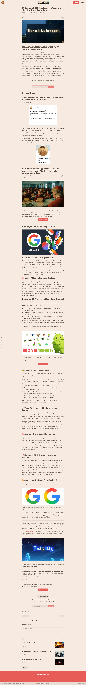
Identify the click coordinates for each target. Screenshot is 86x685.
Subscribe (76, 2)
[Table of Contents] (1, 342)
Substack (74, 683)
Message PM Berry (44, 596)
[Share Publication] (71, 2)
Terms (17, 683)
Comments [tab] (24, 624)
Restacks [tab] (29, 624)
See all (24, 667)
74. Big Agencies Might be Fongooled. (32, 659)
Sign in (82, 2)
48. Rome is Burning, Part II (29, 642)
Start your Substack (40, 683)
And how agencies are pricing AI (28, 652)
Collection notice (21, 683)
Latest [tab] (26, 639)
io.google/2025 (30, 531)
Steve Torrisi (34, 211)
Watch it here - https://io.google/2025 (38, 258)
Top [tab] (23, 639)
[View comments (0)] (26, 17)
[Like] (23, 17)
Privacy (14, 683)
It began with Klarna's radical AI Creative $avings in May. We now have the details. (37, 644)
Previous (26, 616)
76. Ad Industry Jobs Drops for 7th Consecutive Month (36, 651)
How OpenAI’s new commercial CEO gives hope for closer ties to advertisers (42, 98)
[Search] (69, 2)
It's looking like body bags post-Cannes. (30, 661)
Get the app (48, 683)
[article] (43, 645)
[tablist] (27, 624)
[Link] (20, 48)
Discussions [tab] (30, 639)
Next (61, 616)
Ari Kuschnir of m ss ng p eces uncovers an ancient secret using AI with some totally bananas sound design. (40, 171)
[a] (43, 549)
